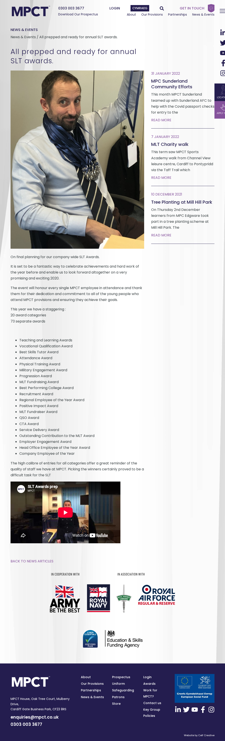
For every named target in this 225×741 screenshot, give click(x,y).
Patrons (118, 697)
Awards (149, 683)
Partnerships (177, 14)
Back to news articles (32, 561)
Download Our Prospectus (78, 14)
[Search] (162, 8)
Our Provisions (152, 14)
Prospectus (121, 677)
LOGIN (114, 8)
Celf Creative (206, 735)
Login (147, 677)
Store (116, 703)
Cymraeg (139, 8)
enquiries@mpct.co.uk (35, 717)
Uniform (118, 683)
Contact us (152, 703)
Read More (161, 120)
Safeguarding (123, 690)
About (131, 14)
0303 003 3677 (71, 8)
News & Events (203, 14)
